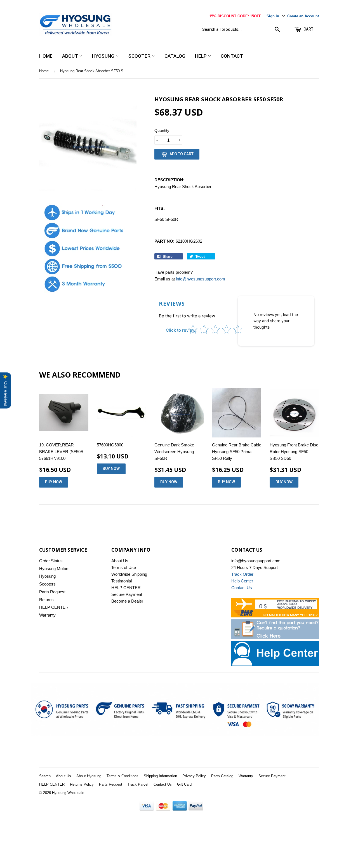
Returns (46, 599)
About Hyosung (88, 776)
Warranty (47, 615)
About (70, 56)
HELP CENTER (54, 607)
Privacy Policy (194, 776)
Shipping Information (160, 776)
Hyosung (104, 56)
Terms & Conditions (122, 776)
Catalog (174, 56)
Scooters (47, 584)
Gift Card (184, 784)
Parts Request (52, 591)
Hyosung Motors (54, 568)
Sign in (273, 16)
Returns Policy (82, 784)
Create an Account (303, 16)
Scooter (140, 56)
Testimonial (121, 581)
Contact (232, 56)
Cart (308, 29)
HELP (201, 56)
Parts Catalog (222, 776)
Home (46, 56)
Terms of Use (123, 567)
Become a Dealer (127, 601)
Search (45, 776)
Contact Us (163, 784)
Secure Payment (126, 594)
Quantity (161, 130)
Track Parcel (138, 784)
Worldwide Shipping (129, 574)
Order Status (51, 560)
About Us (119, 560)
